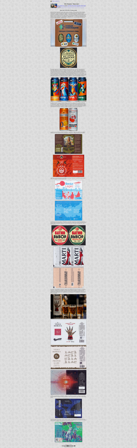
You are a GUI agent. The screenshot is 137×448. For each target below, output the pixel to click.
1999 (68, 5)
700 (71, 7)
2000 (70, 5)
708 (83, 7)
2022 (81, 6)
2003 (76, 5)
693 (61, 7)
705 (79, 7)
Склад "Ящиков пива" (61, 5)
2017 (72, 6)
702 (74, 7)
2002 (74, 5)
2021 (79, 6)
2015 (68, 6)
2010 (59, 6)
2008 (84, 5)
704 (77, 7)
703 (76, 7)
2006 (81, 5)
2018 (74, 6)
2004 (77, 5)
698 (68, 7)
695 (64, 7)
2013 (65, 6)
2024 (84, 6)
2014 (66, 6)
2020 (77, 6)
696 (65, 7)
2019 (75, 6)
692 (60, 7)
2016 (70, 6)
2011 (61, 6)
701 (73, 7)
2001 (72, 5)
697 (67, 7)
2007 (83, 5)
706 (80, 7)
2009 (58, 6)
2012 (63, 6)
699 (70, 7)
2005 (79, 5)
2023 (83, 6)
